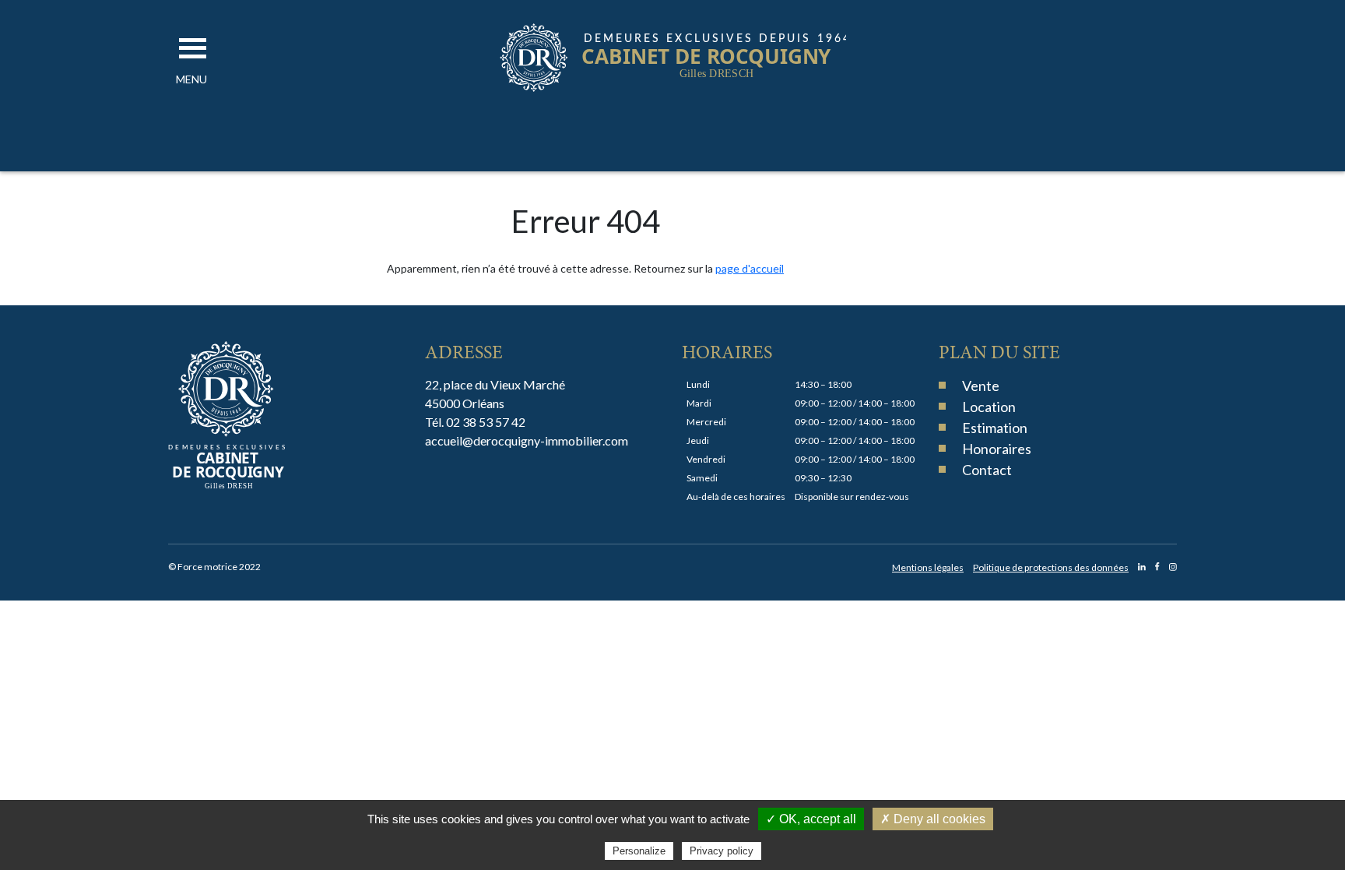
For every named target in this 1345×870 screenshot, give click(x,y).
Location (989, 406)
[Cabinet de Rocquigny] (673, 87)
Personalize (639, 851)
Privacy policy (721, 851)
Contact (987, 469)
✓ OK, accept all (811, 819)
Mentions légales (928, 567)
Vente (980, 385)
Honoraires (996, 448)
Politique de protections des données (1051, 567)
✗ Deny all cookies (932, 819)
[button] (191, 79)
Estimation (994, 427)
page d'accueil (749, 268)
